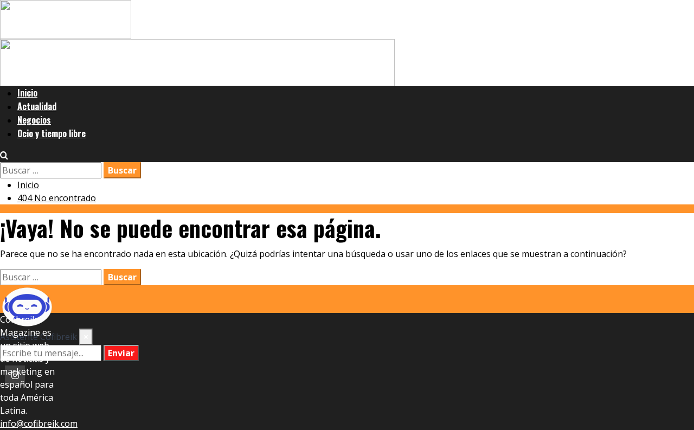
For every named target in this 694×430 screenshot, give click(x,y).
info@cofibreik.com (39, 423)
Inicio (27, 92)
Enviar (121, 353)
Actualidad (36, 106)
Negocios (34, 119)
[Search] (4, 156)
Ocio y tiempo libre (51, 133)
